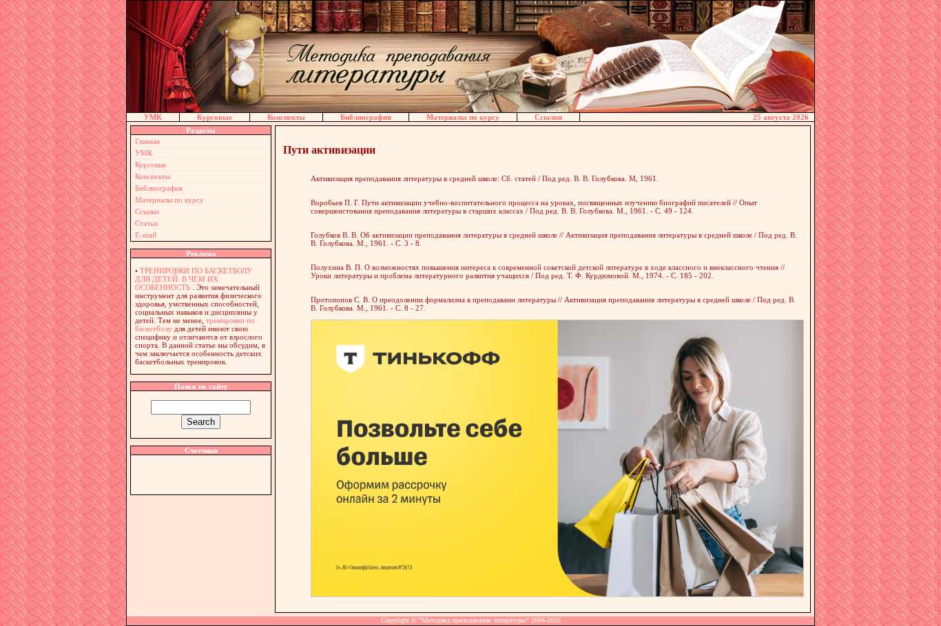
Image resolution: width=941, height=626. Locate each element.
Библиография (365, 117)
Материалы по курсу (462, 117)
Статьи (146, 223)
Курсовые (214, 117)
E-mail (145, 235)
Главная (147, 141)
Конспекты (286, 117)
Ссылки (548, 117)
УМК (153, 117)
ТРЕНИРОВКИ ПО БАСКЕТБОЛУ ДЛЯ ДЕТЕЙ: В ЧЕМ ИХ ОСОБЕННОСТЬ (193, 279)
